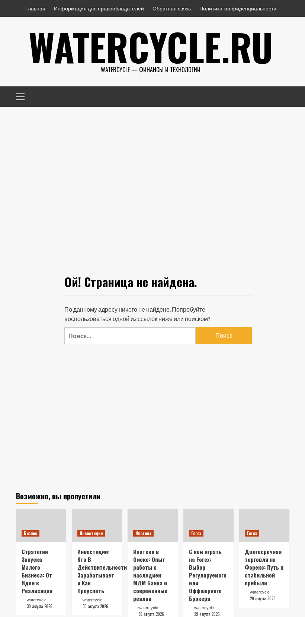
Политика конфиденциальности (237, 8)
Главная (35, 8)
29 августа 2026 (207, 614)
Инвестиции (91, 533)
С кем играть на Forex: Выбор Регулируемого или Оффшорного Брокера (208, 574)
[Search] (281, 95)
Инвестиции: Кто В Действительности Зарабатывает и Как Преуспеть (102, 571)
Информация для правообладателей (99, 8)
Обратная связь (171, 8)
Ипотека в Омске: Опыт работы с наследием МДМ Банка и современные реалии (150, 574)
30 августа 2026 (39, 606)
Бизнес (30, 533)
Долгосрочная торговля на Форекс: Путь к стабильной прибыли (264, 567)
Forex (196, 533)
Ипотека (143, 533)
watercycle (36, 600)
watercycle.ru (151, 46)
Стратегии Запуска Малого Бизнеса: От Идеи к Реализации (37, 571)
